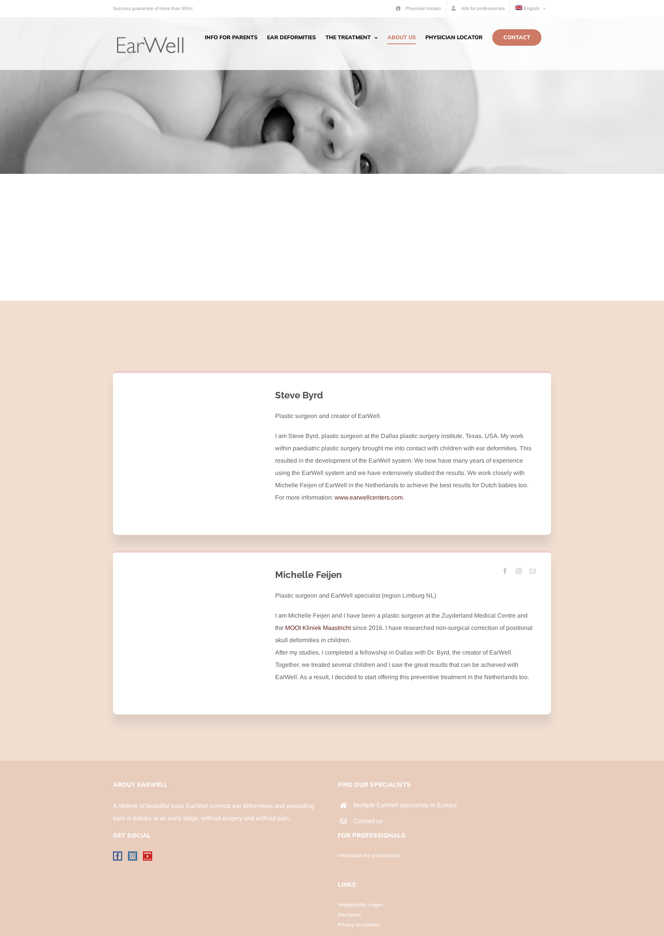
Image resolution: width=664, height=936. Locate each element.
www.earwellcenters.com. (369, 497)
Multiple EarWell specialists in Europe (405, 805)
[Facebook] (117, 856)
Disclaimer (349, 915)
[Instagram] (132, 856)
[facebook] (505, 571)
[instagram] (519, 571)
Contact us (368, 821)
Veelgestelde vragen (360, 905)
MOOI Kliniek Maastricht (317, 628)
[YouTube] (147, 856)
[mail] (533, 571)
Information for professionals (369, 855)
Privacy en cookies (359, 925)
